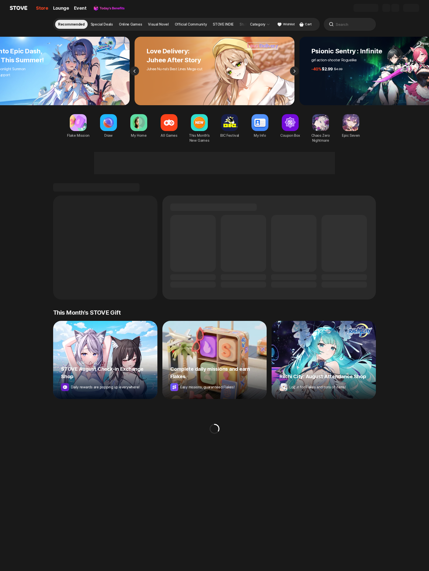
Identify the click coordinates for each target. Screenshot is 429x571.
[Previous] (134, 71)
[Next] (294, 71)
